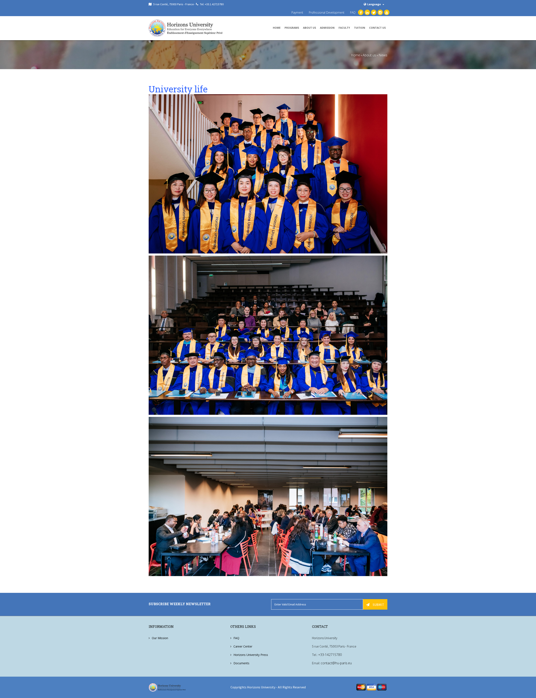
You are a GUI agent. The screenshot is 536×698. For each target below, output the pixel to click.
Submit (378, 604)
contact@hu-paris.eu (336, 663)
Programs (292, 28)
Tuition (359, 28)
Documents (241, 663)
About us (309, 28)
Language (374, 4)
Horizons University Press (250, 655)
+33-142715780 (330, 654)
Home (277, 28)
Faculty (344, 28)
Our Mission (160, 638)
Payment (297, 12)
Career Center (242, 646)
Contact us (377, 28)
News (383, 55)
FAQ (353, 12)
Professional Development (326, 12)
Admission (327, 28)
